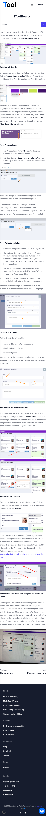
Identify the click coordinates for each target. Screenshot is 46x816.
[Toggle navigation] (30, 4)
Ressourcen (7, 741)
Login (40, 4)
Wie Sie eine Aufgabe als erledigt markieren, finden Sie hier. (21, 555)
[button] (4, 812)
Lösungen (6, 720)
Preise (5, 762)
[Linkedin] (26, 813)
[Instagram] (20, 813)
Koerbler (39, 806)
